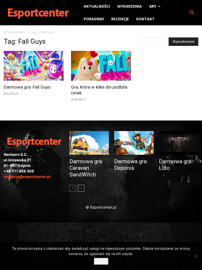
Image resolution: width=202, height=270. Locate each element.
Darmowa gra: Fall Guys (27, 87)
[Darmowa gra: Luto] (178, 143)
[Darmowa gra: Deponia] (134, 143)
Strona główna (14, 32)
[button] (192, 12)
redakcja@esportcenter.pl (27, 176)
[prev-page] (72, 188)
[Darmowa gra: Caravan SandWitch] (89, 143)
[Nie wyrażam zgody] (195, 256)
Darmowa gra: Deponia (131, 164)
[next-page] (81, 188)
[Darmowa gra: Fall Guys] (34, 66)
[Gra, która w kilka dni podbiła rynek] (101, 66)
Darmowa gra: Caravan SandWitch (86, 168)
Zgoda (101, 261)
